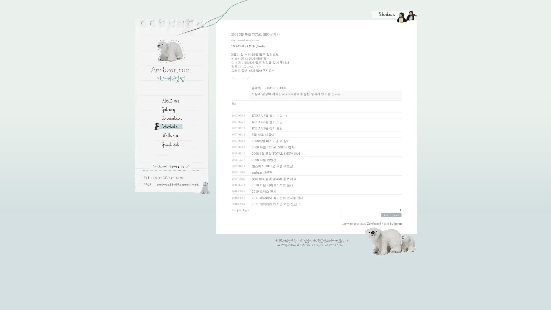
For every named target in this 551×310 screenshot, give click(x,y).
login (246, 210)
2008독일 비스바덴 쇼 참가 (271, 141)
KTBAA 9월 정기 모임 (267, 128)
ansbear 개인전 (262, 172)
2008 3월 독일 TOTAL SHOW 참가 (276, 153)
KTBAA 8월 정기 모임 (267, 122)
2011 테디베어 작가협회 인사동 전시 (277, 197)
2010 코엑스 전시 (264, 191)
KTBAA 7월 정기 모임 (267, 115)
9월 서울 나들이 (263, 134)
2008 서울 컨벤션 (264, 160)
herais (398, 223)
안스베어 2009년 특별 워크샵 (272, 166)
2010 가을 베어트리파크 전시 (272, 185)
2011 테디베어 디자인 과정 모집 (274, 204)
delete (283, 88)
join (239, 210)
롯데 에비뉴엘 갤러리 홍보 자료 (274, 179)
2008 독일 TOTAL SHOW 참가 (273, 147)
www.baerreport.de (248, 40)
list (234, 103)
